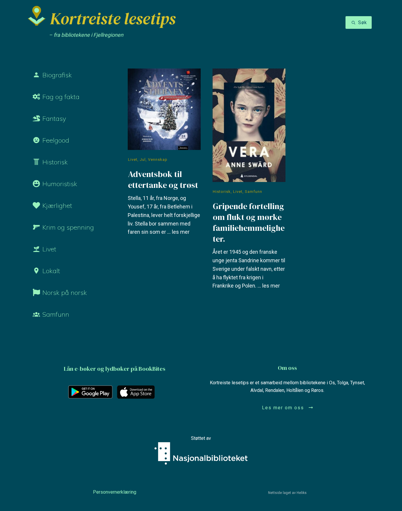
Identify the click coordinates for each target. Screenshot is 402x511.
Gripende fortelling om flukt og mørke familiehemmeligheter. (249, 183)
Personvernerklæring (114, 492)
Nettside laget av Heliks (287, 493)
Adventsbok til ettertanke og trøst (164, 183)
